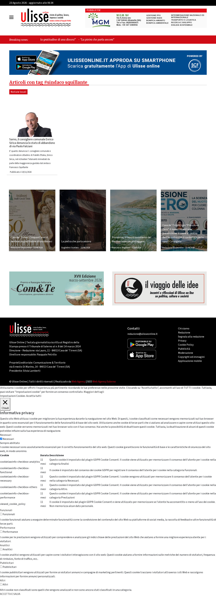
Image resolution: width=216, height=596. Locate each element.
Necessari (8, 439)
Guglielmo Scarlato (70, 247)
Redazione (184, 332)
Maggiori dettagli (94, 392)
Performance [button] (7, 528)
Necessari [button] (5, 435)
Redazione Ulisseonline (21, 247)
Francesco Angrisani (121, 247)
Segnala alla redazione (191, 337)
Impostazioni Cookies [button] (12, 396)
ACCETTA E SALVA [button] (10, 594)
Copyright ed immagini (191, 357)
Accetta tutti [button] (33, 396)
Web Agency (78, 381)
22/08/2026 (38, 247)
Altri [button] (2, 580)
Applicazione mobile (190, 361)
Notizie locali (18, 92)
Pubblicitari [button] (7, 563)
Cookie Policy (186, 345)
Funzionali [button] (6, 510)
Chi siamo (183, 328)
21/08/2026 (190, 247)
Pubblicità (184, 349)
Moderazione (185, 353)
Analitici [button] (5, 545)
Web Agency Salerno (104, 381)
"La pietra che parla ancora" (70, 39)
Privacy (182, 341)
